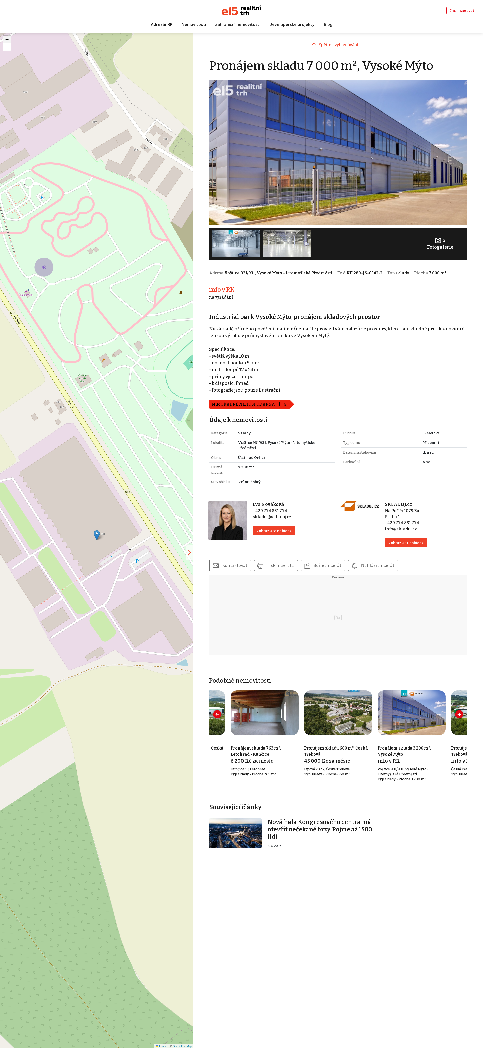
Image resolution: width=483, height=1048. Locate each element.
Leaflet (163, 1046)
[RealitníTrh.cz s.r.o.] (241, 10)
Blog (328, 24)
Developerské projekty (292, 24)
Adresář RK (162, 24)
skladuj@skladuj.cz (272, 516)
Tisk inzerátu (280, 565)
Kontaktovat (234, 565)
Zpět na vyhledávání (338, 44)
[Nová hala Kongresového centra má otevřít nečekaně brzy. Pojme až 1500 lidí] (235, 833)
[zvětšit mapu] (189, 552)
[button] (97, 535)
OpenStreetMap (182, 1046)
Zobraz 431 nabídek (406, 542)
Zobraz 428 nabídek (274, 530)
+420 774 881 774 (270, 510)
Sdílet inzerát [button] (327, 565)
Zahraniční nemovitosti (237, 24)
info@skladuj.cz (401, 529)
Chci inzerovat (461, 10)
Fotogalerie (440, 244)
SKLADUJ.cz (398, 504)
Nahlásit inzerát (377, 565)
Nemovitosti (194, 24)
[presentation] (217, 714)
